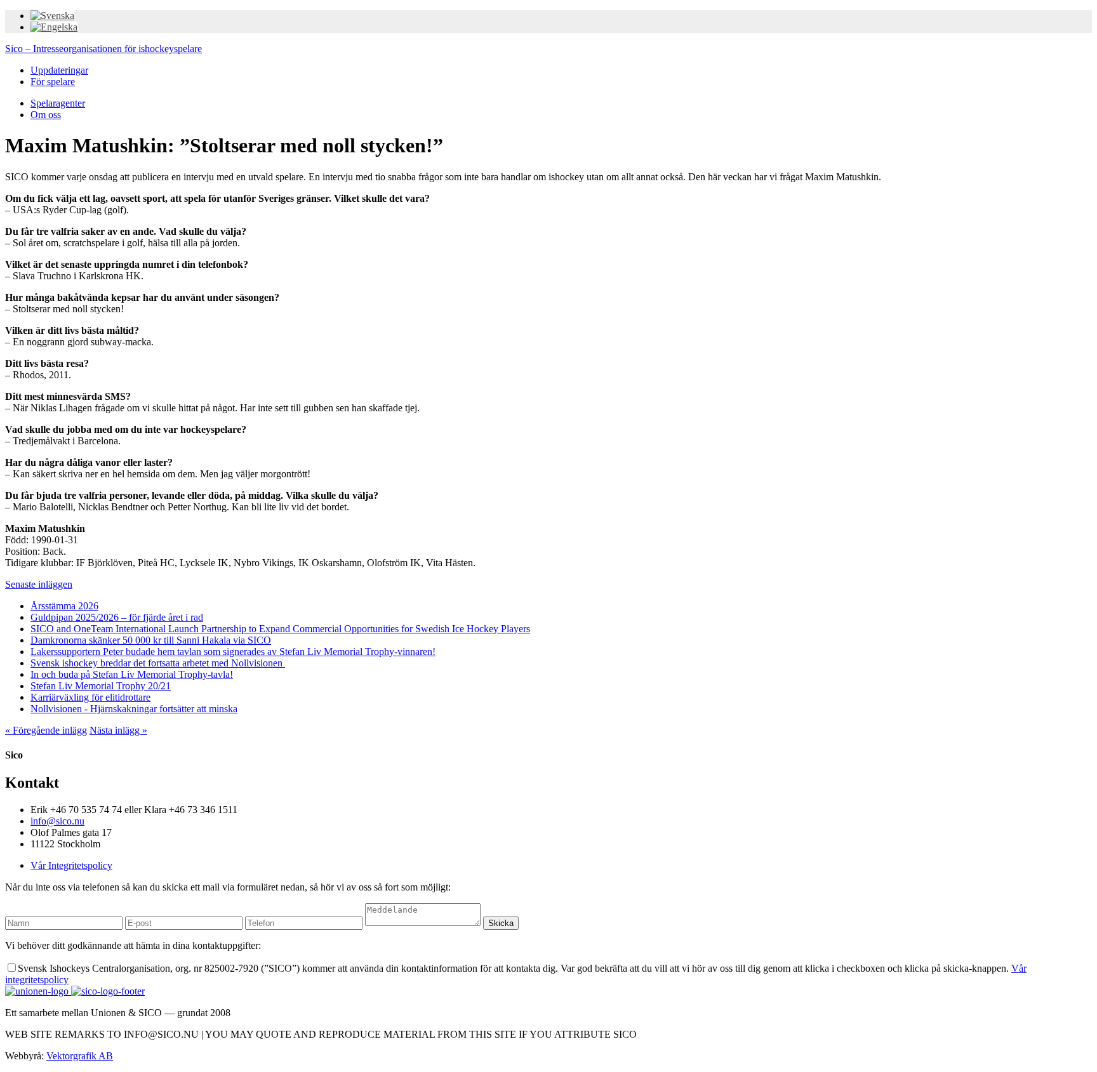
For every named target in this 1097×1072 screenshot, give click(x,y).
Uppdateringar (59, 70)
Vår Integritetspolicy (71, 865)
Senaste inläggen (38, 584)
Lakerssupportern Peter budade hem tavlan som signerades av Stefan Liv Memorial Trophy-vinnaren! (232, 651)
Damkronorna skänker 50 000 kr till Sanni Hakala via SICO (150, 640)
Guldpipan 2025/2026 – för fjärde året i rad (116, 617)
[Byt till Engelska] (53, 27)
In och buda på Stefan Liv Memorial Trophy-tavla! (131, 674)
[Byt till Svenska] (52, 15)
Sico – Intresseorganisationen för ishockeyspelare (103, 48)
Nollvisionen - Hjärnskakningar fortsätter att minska (133, 708)
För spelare (52, 81)
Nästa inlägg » (118, 730)
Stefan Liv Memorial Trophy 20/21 (100, 685)
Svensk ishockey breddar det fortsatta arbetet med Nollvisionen (157, 663)
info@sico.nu (57, 821)
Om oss (45, 114)
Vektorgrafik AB (79, 1055)
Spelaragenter (57, 103)
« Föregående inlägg (46, 730)
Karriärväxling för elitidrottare (90, 697)
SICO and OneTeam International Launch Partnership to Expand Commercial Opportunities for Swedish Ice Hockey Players (280, 628)
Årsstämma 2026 (64, 605)
